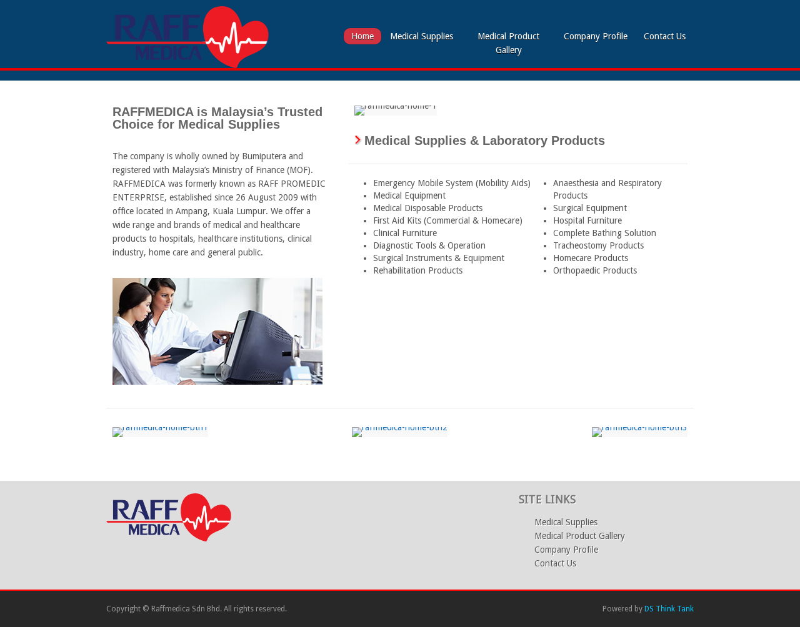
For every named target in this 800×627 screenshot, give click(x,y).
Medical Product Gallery (508, 43)
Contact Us (665, 36)
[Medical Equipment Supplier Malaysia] (187, 65)
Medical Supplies (421, 36)
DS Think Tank (669, 609)
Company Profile (596, 36)
